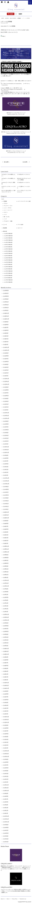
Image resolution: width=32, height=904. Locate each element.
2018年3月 (5, 571)
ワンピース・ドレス (8, 205)
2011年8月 (5, 796)
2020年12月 (6, 478)
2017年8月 (5, 591)
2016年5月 (5, 634)
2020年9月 (6, 486)
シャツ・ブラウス (7, 207)
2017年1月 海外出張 (8, 246)
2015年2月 (5, 677)
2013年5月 (5, 736)
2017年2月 (5, 608)
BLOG (3, 199)
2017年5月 (5, 600)
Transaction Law (22, 898)
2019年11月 (6, 515)
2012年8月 (5, 762)
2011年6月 (5, 802)
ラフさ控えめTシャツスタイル (23, 174)
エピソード (20, 227)
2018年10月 (6, 552)
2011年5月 (5, 804)
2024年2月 (5, 373)
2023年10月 (6, 384)
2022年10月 (6, 418)
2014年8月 (5, 694)
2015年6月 (5, 665)
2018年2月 (5, 574)
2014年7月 (5, 696)
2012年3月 (5, 776)
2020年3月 (6, 503)
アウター (6, 203)
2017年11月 (6, 583)
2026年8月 (6, 290)
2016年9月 (5, 623)
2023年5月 (5, 398)
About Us (3, 898)
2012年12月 (6, 750)
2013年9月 (5, 725)
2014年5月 (5, 702)
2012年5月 (5, 770)
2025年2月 (5, 341)
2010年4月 (5, 839)
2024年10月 (6, 350)
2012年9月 (5, 759)
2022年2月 (5, 441)
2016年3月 (5, 640)
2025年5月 (5, 333)
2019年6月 (5, 529)
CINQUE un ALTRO (6, 887)
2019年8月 (5, 523)
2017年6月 (5, 597)
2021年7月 (5, 461)
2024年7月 (5, 358)
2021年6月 (5, 463)
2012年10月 (6, 756)
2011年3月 (5, 810)
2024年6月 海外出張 (8, 235)
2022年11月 (6, 415)
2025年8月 (5, 324)
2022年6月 (6, 429)
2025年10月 (6, 319)
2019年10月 (6, 517)
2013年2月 (5, 745)
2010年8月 (5, 827)
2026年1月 (5, 310)
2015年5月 (5, 668)
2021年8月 (5, 458)
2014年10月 (6, 688)
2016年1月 (5, 645)
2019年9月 (5, 520)
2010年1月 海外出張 (8, 282)
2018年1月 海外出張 (8, 244)
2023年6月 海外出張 (8, 240)
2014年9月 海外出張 (8, 257)
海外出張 (5, 231)
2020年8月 (6, 489)
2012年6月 (5, 767)
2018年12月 (6, 546)
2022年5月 (5, 432)
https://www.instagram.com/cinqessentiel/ (13, 89)
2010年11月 (6, 819)
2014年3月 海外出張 (8, 262)
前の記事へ (6, 162)
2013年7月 (5, 731)
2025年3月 (5, 338)
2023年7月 (5, 392)
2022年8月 (6, 424)
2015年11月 (6, 651)
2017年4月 (5, 603)
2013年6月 (5, 733)
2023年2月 (5, 407)
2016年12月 (6, 614)
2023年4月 (5, 401)
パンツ (5, 214)
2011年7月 (5, 799)
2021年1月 (5, 475)
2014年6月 (5, 699)
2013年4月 (5, 739)
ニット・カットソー (8, 210)
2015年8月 (5, 660)
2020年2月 (6, 506)
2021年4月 (5, 466)
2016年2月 (5, 642)
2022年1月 (5, 444)
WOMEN (11, 14)
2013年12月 (6, 716)
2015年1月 (5, 679)
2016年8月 (5, 625)
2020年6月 (6, 495)
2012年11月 (6, 753)
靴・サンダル (6, 216)
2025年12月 (6, 313)
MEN (20, 14)
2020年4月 (6, 500)
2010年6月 (5, 833)
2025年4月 (5, 336)
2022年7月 (5, 427)
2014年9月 (5, 691)
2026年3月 (6, 304)
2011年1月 (5, 813)
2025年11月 (6, 316)
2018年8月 (5, 557)
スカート (6, 212)
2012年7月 (5, 765)
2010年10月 (6, 821)
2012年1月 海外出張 (8, 273)
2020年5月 (5, 498)
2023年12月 (6, 378)
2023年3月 (5, 404)
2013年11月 (6, 719)
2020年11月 (6, 481)
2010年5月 (5, 836)
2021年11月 (6, 449)
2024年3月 (5, 370)
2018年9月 (5, 554)
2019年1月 (5, 543)
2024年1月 (5, 375)
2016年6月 (5, 631)
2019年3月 (5, 537)
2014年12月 (6, 682)
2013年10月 (6, 722)
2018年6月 (5, 563)
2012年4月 (5, 773)
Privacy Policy (14, 898)
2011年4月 (5, 807)
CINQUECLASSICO (6, 863)
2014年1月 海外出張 (8, 264)
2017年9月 (5, 588)
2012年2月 (5, 779)
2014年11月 (6, 685)
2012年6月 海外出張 (8, 271)
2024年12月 (6, 347)
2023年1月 (5, 409)
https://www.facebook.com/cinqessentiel (12, 83)
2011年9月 (5, 793)
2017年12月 (6, 580)
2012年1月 (5, 782)
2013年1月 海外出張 (8, 268)
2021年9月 (5, 455)
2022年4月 (5, 435)
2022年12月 (6, 412)
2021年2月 (5, 472)
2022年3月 (5, 438)
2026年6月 (6, 296)
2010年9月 (5, 824)
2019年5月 (5, 532)
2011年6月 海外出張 (8, 275)
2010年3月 (5, 841)
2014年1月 (5, 714)
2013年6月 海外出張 (8, 266)
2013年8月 (5, 728)
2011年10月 (6, 790)
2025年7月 (5, 327)
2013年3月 (5, 742)
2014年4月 (5, 705)
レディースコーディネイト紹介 (24, 201)
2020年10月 (6, 483)
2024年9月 (5, 353)
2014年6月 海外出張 (8, 260)
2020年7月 (5, 492)
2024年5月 (5, 364)
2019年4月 (5, 535)
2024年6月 (6, 361)
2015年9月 (5, 657)
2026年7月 (5, 293)
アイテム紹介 (20, 224)
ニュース (5, 224)
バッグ (5, 218)
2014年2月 (5, 711)
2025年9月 (5, 321)
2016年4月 (5, 637)
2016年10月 (6, 620)
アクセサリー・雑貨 (8, 221)
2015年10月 (6, 654)
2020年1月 (5, 509)
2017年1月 (5, 611)
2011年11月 (5, 787)
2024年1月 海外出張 (8, 238)
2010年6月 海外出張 (8, 279)
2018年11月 (6, 549)
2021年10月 (6, 452)
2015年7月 (5, 662)
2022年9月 (5, 421)
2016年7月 (5, 628)
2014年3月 (5, 708)
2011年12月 (6, 785)
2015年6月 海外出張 (8, 253)
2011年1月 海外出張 (8, 277)
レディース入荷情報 (6, 21)
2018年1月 (5, 577)
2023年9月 (5, 387)
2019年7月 (5, 526)
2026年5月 (5, 299)
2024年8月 (6, 356)
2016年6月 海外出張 (8, 249)
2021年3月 (5, 469)
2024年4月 (5, 367)
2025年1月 (5, 344)
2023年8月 (6, 390)
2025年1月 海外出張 (8, 233)
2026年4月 (6, 302)
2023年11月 (6, 381)
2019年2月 (5, 540)
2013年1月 (5, 748)
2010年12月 (6, 816)
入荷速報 (5, 201)
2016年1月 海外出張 (8, 251)
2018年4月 (5, 569)
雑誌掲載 (5, 227)
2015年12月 (6, 648)
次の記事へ (25, 162)
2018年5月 (5, 566)
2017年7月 (5, 594)
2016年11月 (6, 617)
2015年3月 (5, 674)
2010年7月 (5, 830)
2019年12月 (6, 512)
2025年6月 (5, 330)
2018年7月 (5, 560)
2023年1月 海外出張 (8, 242)
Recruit (8, 898)
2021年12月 (6, 446)
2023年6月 (6, 395)
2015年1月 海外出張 (8, 255)
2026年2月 (6, 307)
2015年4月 (5, 671)
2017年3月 (5, 606)
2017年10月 (6, 586)
